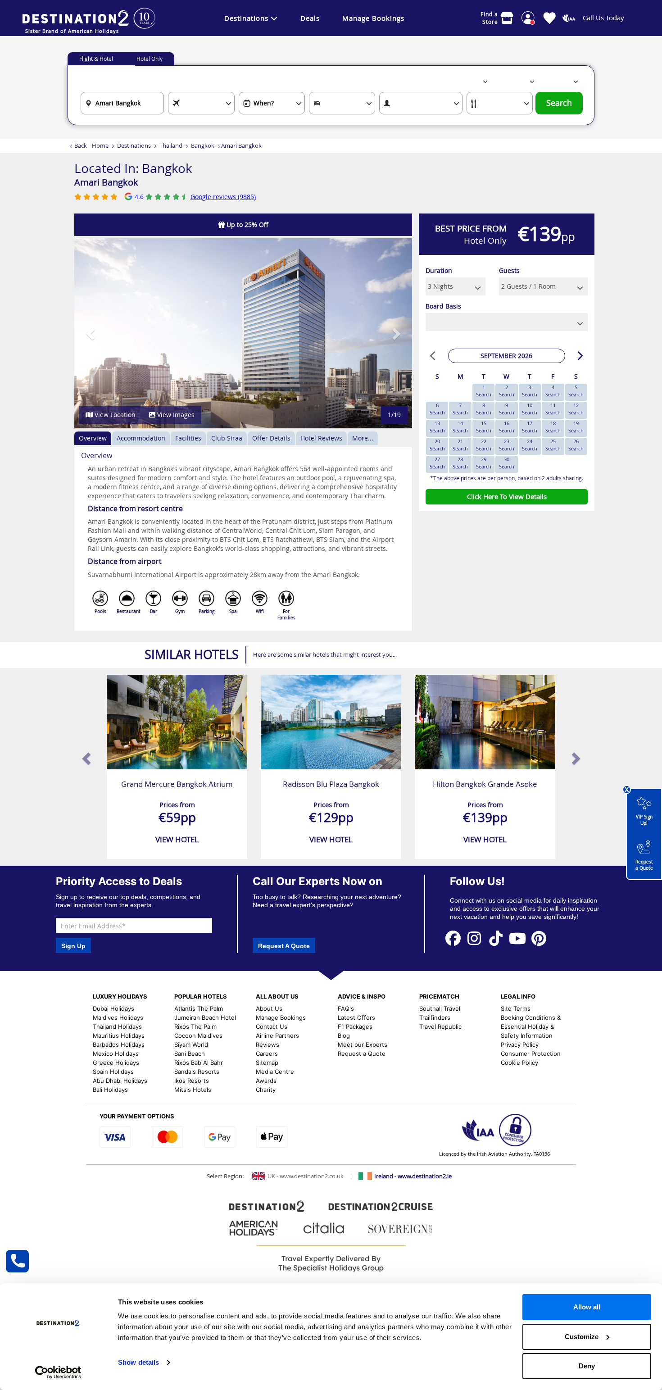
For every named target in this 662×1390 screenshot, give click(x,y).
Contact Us (271, 1026)
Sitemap (267, 1062)
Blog (344, 1035)
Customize (582, 1336)
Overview (93, 438)
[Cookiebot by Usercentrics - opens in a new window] (58, 1372)
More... (362, 438)
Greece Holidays (116, 1062)
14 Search (460, 427)
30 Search (506, 463)
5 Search (576, 391)
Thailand (170, 145)
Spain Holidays (113, 1071)
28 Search (460, 463)
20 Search (437, 445)
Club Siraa (226, 438)
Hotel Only (149, 58)
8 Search (483, 409)
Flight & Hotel (96, 58)
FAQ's (346, 1008)
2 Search (506, 391)
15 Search (483, 427)
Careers (267, 1053)
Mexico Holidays (116, 1053)
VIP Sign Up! (644, 820)
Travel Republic (440, 1026)
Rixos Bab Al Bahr (198, 1062)
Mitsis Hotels (192, 1089)
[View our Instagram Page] (475, 938)
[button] (91, 333)
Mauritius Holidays (119, 1035)
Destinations (246, 18)
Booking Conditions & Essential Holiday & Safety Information (531, 1026)
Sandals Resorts (196, 1071)
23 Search (506, 445)
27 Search (437, 463)
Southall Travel (439, 1008)
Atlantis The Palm (198, 1008)
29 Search (483, 463)
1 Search (483, 391)
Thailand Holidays (117, 1026)
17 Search (529, 427)
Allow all (586, 1307)
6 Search (437, 409)
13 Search (437, 427)
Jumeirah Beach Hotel (205, 1017)
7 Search (460, 409)
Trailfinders (434, 1017)
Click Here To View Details (507, 496)
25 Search (553, 445)
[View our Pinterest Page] (539, 938)
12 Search (576, 409)
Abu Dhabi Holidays (120, 1080)
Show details (138, 1362)
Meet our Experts (362, 1044)
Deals (310, 18)
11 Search (553, 409)
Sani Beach (189, 1053)
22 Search (483, 445)
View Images (175, 414)
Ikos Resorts (191, 1080)
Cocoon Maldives (198, 1035)
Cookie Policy (519, 1062)
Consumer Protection (531, 1053)
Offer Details (271, 438)
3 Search (529, 391)
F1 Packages (355, 1026)
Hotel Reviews (321, 438)
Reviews (267, 1044)
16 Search (506, 427)
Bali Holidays (110, 1089)
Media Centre (275, 1071)
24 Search (529, 445)
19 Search (576, 427)
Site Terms (516, 1008)
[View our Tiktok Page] (496, 938)
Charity (266, 1089)
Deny (587, 1366)
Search (559, 103)
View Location (114, 414)
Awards (266, 1080)
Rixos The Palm (195, 1026)
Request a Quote (644, 865)
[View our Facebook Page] (453, 938)
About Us (269, 1008)
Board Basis (443, 306)
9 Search (506, 409)
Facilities (188, 438)
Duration (439, 270)
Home (100, 145)
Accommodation (141, 438)
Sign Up (73, 945)
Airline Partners (277, 1035)
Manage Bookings (373, 18)
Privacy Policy (520, 1044)
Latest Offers (356, 1017)
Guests (509, 270)
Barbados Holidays (119, 1044)
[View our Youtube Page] (517, 938)
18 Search (553, 427)
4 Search (553, 391)
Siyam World (191, 1044)
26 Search (576, 445)
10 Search (529, 409)
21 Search (460, 445)
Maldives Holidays (118, 1017)
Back (80, 145)
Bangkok (202, 145)
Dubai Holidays (113, 1008)
